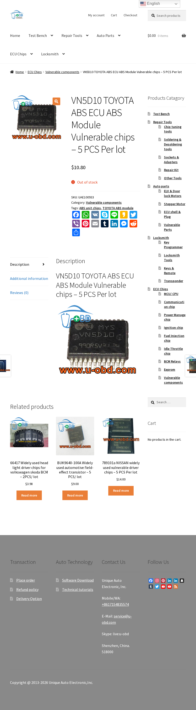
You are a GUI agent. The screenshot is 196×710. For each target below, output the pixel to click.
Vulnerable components (62, 72)
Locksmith (50, 54)
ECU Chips (18, 54)
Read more (29, 495)
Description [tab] (19, 264)
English (153, 3)
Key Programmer (173, 244)
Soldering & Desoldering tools (173, 144)
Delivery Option (29, 598)
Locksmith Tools (172, 257)
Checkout (130, 15)
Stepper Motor (174, 204)
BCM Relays (172, 361)
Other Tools (173, 178)
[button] (56, 101)
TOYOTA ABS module (118, 208)
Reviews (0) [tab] (19, 292)
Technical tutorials (77, 589)
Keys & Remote (169, 270)
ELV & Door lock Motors (172, 193)
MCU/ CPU (171, 294)
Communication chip (174, 304)
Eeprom (169, 369)
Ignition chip (173, 327)
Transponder (173, 281)
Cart (114, 15)
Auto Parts (105, 35)
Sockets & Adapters (171, 159)
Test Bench (37, 35)
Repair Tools (71, 35)
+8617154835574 (115, 604)
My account (96, 15)
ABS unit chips (90, 208)
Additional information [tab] (29, 278)
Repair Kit (171, 170)
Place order (25, 580)
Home (15, 35)
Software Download (78, 580)
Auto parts (161, 186)
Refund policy (27, 589)
